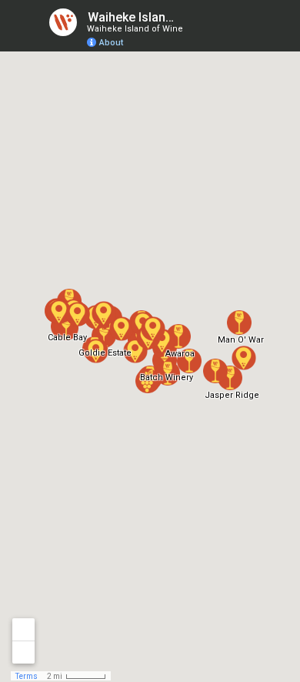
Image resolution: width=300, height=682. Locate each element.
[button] (167, 373)
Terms (26, 676)
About (111, 43)
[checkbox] (189, 17)
